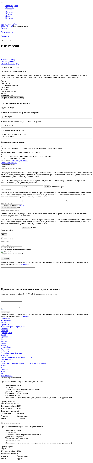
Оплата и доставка (8, 62)
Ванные (4, 341)
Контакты (9, 18)
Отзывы (8, 14)
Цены (7, 16)
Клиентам (9, 10)
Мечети (43, 363)
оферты (21, 205)
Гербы (3, 353)
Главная (4, 28)
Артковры (5, 36)
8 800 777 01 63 (7, 26)
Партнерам (9, 12)
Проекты (4, 337)
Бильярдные (5, 363)
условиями (25, 264)
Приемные (19, 353)
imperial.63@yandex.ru (19, 161)
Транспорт (5, 355)
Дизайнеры (5, 318)
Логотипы (10, 353)
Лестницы (5, 349)
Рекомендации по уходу (10, 64)
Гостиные (4, 329)
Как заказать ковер (8, 60)
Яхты (30, 357)
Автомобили (6, 357)
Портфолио (9, 8)
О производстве (11, 6)
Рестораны (20, 363)
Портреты (10, 327)
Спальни (4, 331)
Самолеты (24, 357)
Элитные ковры (7, 32)
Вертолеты (15, 357)
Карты (3, 327)
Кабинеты (5, 351)
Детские (4, 339)
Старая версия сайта (9, 24)
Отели (13, 363)
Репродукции (20, 327)
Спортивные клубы (32, 363)
